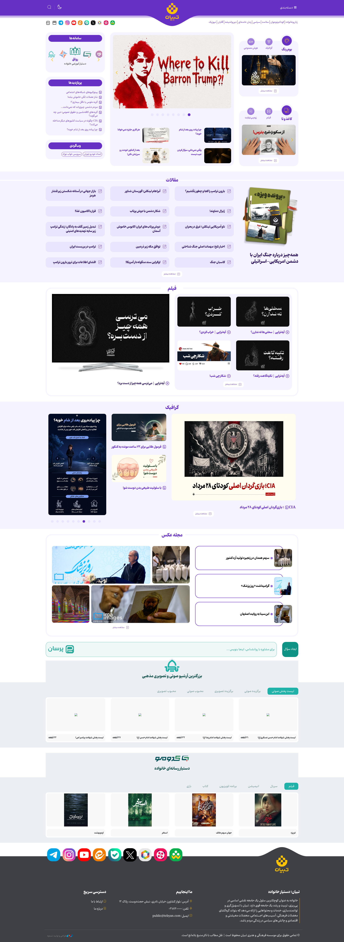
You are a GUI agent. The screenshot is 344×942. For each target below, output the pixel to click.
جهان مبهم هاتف (224, 833)
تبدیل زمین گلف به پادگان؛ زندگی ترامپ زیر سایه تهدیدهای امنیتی (73, 229)
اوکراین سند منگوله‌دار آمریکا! (143, 262)
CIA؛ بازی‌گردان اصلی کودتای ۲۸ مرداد (268, 507)
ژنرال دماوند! (217, 211)
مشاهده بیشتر (266, 90)
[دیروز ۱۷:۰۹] (155, 155)
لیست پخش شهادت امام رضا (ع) (217, 738)
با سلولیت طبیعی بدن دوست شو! (142, 487)
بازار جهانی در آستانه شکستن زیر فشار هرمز (74, 193)
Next (116, 72)
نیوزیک (212, 22)
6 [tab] (162, 114)
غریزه (293, 833)
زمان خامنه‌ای (244, 22)
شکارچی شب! (218, 375)
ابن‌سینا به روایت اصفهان (254, 613)
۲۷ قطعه (117, 738)
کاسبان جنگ (217, 262)
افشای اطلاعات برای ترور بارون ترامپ (74, 262)
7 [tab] (157, 114)
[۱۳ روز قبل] (269, 70)
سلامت (265, 22)
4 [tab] (173, 114)
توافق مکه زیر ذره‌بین (148, 246)
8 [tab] (152, 114)
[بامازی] (63, 54)
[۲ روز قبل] (172, 71)
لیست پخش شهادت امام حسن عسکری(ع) (277, 738)
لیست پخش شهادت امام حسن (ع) (152, 738)
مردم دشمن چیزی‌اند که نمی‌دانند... (79, 107)
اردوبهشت (99, 833)
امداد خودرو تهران (92, 154)
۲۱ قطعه (244, 738)
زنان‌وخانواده (292, 22)
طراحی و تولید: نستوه (57, 936)
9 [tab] (57, 521)
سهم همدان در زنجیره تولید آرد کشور (247, 558)
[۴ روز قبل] (263, 312)
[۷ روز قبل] (139, 427)
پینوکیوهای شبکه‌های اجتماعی (82, 92)
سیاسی (256, 22)
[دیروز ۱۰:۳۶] (155, 135)
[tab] (287, 44)
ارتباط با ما (97, 901)
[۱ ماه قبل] (269, 140)
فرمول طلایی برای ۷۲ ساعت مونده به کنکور (136, 446)
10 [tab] (52, 521)
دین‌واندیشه (231, 22)
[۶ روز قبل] (263, 355)
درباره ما (98, 908)
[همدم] (99, 54)
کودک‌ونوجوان (277, 22)
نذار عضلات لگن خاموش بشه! (83, 97)
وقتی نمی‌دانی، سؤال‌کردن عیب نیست (189, 152)
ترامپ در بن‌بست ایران (83, 246)
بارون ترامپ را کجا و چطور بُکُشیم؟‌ (205, 191)
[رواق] (75, 50)
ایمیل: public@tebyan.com (170, 916)
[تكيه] (51, 54)
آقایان (220, 22)
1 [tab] (189, 114)
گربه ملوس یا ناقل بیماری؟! (84, 102)
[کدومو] (87, 54)
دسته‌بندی (286, 7)
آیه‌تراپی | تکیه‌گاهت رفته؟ (269, 375)
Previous (227, 72)
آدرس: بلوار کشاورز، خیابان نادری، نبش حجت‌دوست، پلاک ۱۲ (154, 901)
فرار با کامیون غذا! (85, 211)
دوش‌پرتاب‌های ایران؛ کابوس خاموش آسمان (138, 229)
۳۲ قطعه (180, 738)
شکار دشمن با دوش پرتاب (145, 211)
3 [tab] (178, 114)
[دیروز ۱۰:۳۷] (217, 135)
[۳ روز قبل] (110, 328)
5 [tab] (168, 114)
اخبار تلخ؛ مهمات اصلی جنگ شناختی (203, 246)
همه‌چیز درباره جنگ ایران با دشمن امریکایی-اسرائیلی (274, 258)
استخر (165, 833)
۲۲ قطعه (52, 738)
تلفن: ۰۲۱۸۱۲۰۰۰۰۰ (179, 908)
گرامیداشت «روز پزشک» (255, 585)
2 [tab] (184, 114)
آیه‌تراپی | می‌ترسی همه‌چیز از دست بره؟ (140, 383)
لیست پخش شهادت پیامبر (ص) (89, 738)
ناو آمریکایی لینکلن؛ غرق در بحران (205, 226)
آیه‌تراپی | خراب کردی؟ (212, 332)
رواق (75, 59)
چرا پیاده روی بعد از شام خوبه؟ (190, 132)
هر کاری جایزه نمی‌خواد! (129, 130)
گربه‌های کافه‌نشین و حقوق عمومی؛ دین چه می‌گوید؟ (75, 114)
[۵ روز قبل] (204, 312)
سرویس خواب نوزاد (72, 154)
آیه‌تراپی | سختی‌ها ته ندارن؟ (268, 332)
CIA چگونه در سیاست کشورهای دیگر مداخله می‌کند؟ (75, 122)
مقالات (172, 180)
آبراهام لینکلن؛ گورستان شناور (142, 191)
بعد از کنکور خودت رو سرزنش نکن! (130, 152)
